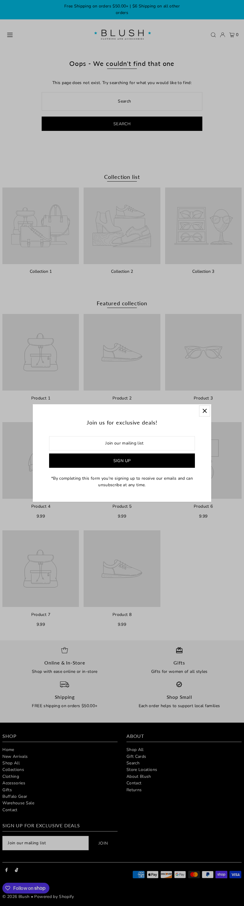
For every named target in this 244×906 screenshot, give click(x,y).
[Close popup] (204, 411)
